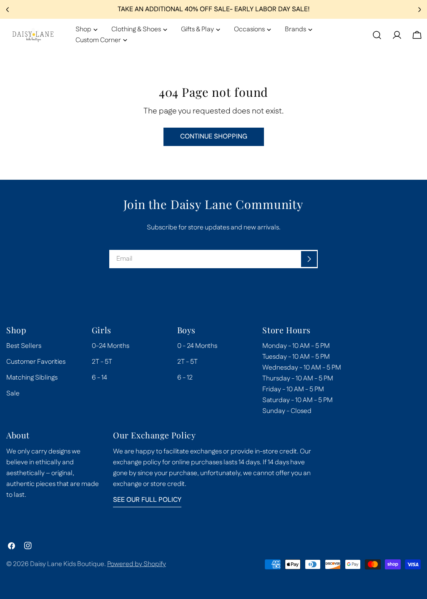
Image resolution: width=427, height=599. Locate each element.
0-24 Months (110, 346)
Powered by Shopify (136, 564)
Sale (13, 393)
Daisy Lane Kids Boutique (67, 564)
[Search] (377, 35)
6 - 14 (99, 378)
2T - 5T (102, 362)
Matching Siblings (32, 378)
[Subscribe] (309, 259)
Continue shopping (213, 136)
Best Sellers (23, 346)
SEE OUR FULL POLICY (147, 500)
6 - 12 (185, 378)
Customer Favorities (35, 362)
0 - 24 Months (197, 346)
